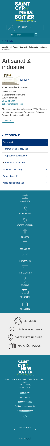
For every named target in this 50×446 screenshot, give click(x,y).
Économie (24, 47)
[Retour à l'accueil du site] (25, 12)
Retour (8, 120)
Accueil (15, 47)
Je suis (22, 27)
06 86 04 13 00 (8, 101)
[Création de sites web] (29, 439)
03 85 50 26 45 (25, 387)
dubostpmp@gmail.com (12, 104)
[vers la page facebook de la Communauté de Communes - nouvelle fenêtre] (25, 417)
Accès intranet (25, 428)
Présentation (34, 47)
